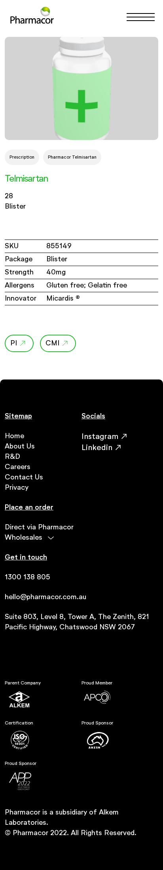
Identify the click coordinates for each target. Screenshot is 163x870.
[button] (137, 17)
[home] (32, 17)
